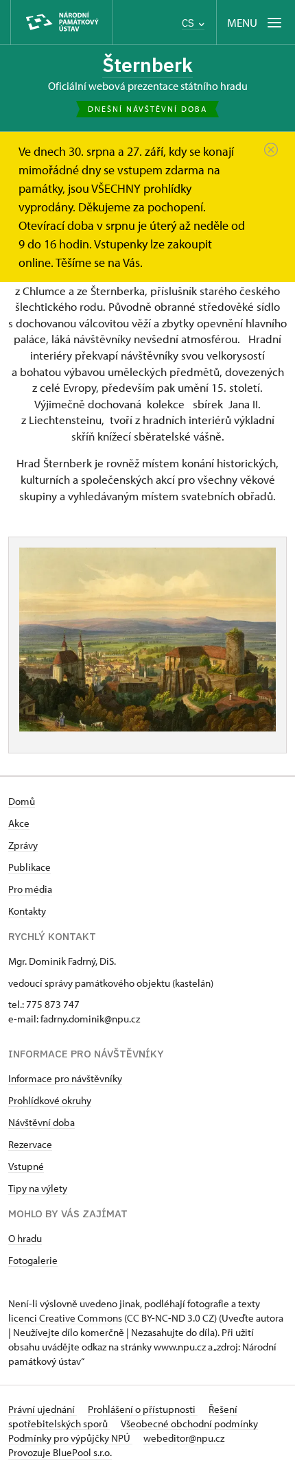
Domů (21, 801)
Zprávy (23, 845)
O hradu (25, 1238)
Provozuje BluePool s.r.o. (60, 1452)
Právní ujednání (42, 1409)
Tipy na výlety (37, 1188)
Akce (19, 823)
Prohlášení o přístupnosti (143, 1409)
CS (189, 23)
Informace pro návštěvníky (65, 1078)
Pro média (30, 888)
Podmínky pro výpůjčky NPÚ (70, 1437)
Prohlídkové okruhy (49, 1100)
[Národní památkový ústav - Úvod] (61, 22)
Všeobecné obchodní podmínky (189, 1423)
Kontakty (27, 910)
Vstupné (26, 1166)
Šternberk (147, 65)
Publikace (29, 867)
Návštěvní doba (41, 1122)
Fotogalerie (33, 1260)
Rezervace (30, 1144)
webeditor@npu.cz (183, 1437)
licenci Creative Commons (65, 1317)
